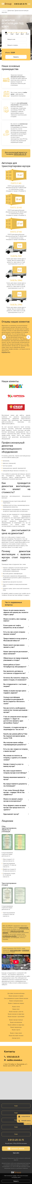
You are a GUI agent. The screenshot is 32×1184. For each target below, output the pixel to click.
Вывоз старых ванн (16, 1033)
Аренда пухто (16, 1038)
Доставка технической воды (16, 993)
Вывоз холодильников (16, 1001)
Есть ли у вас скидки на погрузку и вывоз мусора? (15, 750)
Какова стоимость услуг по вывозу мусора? (13, 765)
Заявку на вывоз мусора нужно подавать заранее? (14, 692)
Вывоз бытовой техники (16, 1035)
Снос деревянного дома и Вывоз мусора (16, 998)
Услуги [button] (16, 1105)
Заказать (16, 57)
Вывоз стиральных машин (16, 1003)
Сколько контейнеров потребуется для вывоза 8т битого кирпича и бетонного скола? (14, 700)
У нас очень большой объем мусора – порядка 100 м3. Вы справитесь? (14, 792)
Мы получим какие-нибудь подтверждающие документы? (14, 743)
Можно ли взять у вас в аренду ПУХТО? (14, 620)
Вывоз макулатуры (16, 1027)
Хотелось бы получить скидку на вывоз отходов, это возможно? (15, 679)
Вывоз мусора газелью (16, 1020)
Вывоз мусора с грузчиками (16, 1016)
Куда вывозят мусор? (11, 814)
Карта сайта (16, 1153)
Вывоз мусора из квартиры (16, 1014)
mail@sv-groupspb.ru (14, 1060)
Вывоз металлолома (16, 1022)
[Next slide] (28, 337)
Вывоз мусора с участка (16, 1011)
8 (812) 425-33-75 (20, 4)
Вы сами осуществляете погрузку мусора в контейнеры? (15, 772)
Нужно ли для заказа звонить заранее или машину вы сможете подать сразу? (15, 612)
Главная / (5, 10)
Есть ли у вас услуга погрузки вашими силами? (14, 633)
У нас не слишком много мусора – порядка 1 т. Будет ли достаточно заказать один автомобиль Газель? (15, 720)
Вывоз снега (16, 1006)
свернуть (28, 1123)
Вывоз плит (16, 1009)
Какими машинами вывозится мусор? (14, 778)
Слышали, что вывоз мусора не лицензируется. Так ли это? (15, 728)
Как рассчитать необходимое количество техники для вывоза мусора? (15, 710)
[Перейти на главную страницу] (6, 4)
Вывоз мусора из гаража (16, 996)
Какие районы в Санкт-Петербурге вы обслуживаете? (14, 666)
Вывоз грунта (16, 1030)
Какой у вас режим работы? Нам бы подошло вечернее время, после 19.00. (15, 736)
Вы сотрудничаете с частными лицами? (14, 685)
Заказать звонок (17, 1148)
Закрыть (16, 1181)
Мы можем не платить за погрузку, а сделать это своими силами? (15, 757)
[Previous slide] (4, 337)
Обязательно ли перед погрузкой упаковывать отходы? (15, 659)
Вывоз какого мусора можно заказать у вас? (13, 646)
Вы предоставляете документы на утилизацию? (15, 785)
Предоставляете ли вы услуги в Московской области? (15, 639)
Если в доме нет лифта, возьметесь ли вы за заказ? (13, 626)
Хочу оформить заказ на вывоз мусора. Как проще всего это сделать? (14, 807)
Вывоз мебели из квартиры (16, 1025)
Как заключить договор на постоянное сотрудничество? (14, 672)
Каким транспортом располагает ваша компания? (15, 652)
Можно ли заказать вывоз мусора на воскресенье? (13, 800)
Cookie (14, 1175)
